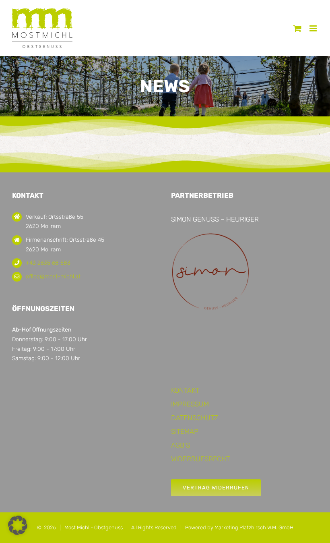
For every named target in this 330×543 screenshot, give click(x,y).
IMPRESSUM (190, 404)
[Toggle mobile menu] (313, 28)
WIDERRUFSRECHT (200, 459)
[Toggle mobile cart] (297, 28)
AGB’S (180, 445)
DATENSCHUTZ (194, 418)
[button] (17, 525)
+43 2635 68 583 (48, 262)
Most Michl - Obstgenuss (93, 527)
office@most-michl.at (53, 276)
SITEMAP (184, 431)
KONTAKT (185, 390)
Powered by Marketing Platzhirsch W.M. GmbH (239, 527)
